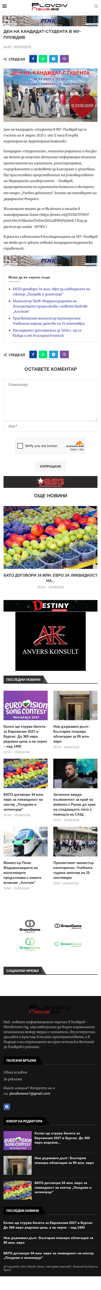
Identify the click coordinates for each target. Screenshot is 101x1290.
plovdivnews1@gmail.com (29, 1093)
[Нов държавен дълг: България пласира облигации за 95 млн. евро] (75, 705)
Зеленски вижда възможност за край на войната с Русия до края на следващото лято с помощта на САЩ (74, 804)
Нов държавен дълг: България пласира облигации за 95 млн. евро (71, 733)
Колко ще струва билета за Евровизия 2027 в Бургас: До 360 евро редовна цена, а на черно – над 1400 (25, 736)
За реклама (13, 1079)
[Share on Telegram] (53, 59)
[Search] (96, 6)
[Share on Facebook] (33, 59)
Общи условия (15, 1072)
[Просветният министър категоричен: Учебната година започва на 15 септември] (75, 841)
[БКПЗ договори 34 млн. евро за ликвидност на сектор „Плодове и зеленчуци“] (50, 537)
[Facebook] (7, 1106)
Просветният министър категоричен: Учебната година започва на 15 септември (73, 870)
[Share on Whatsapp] (43, 59)
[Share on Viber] (64, 59)
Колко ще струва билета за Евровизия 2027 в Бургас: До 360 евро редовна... (62, 1137)
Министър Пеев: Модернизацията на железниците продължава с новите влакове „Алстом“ (50, 306)
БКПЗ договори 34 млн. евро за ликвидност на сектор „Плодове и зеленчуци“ (24, 801)
